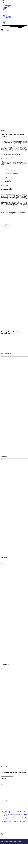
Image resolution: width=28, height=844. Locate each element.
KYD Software (8, 6)
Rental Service (8, 5)
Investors (4, 8)
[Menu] (0, 13)
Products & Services (7, 3)
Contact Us (5, 10)
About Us (5, 2)
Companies (5, 7)
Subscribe (4, 778)
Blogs (4, 9)
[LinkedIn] (6, 800)
